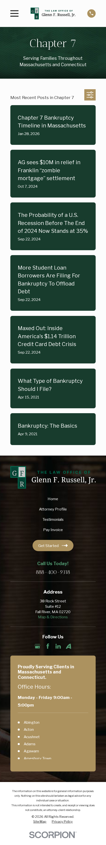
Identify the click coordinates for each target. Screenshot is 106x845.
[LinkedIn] (58, 646)
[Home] (53, 13)
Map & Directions (53, 617)
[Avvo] (68, 646)
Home (53, 499)
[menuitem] (39, 822)
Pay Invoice (53, 529)
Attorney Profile (53, 509)
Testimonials (53, 519)
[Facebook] (48, 646)
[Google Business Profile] (37, 646)
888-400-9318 (53, 572)
